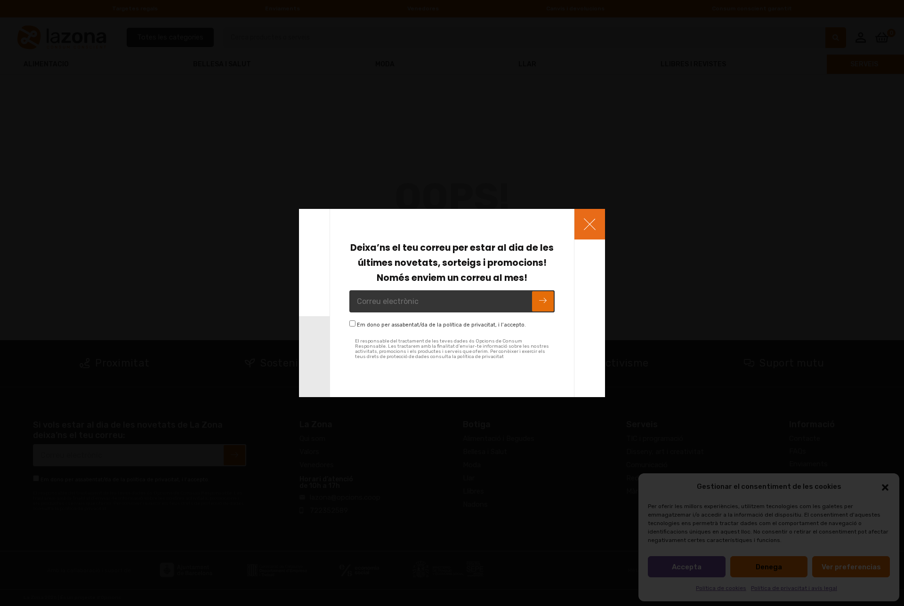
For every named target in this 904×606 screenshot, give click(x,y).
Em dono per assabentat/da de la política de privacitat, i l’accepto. (441, 325)
